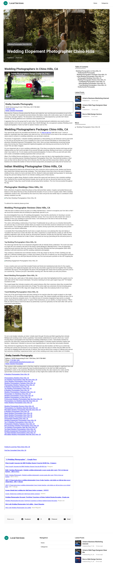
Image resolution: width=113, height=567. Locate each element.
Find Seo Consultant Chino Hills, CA (15, 450)
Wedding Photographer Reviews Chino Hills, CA (19, 406)
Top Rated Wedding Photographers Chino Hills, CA (19, 429)
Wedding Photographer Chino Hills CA (19, 44)
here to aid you (46, 132)
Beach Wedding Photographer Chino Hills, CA (18, 413)
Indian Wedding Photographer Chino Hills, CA (18, 402)
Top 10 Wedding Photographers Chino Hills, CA (18, 422)
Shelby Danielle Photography (14, 110)
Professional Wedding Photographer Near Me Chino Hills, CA (23, 399)
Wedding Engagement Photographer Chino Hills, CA (20, 420)
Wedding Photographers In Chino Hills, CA (17, 397)
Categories (105, 3)
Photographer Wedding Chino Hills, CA (16, 418)
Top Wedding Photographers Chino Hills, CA (17, 388)
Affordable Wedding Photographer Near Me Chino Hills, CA (22, 410)
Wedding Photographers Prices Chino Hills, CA (18, 395)
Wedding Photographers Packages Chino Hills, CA (19, 383)
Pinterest (54, 519)
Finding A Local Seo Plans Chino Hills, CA (17, 447)
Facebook (28, 519)
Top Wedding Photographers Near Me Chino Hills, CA (20, 379)
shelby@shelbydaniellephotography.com (21, 362)
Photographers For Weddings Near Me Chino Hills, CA (21, 401)
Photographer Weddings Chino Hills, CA (89, 78)
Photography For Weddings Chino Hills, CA (17, 394)
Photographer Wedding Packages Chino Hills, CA (19, 385)
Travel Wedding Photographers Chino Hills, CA (18, 381)
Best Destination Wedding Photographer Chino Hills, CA (21, 425)
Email (68, 519)
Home (95, 3)
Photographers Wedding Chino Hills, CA (16, 378)
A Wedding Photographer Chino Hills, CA (16, 374)
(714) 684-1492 (10, 109)
